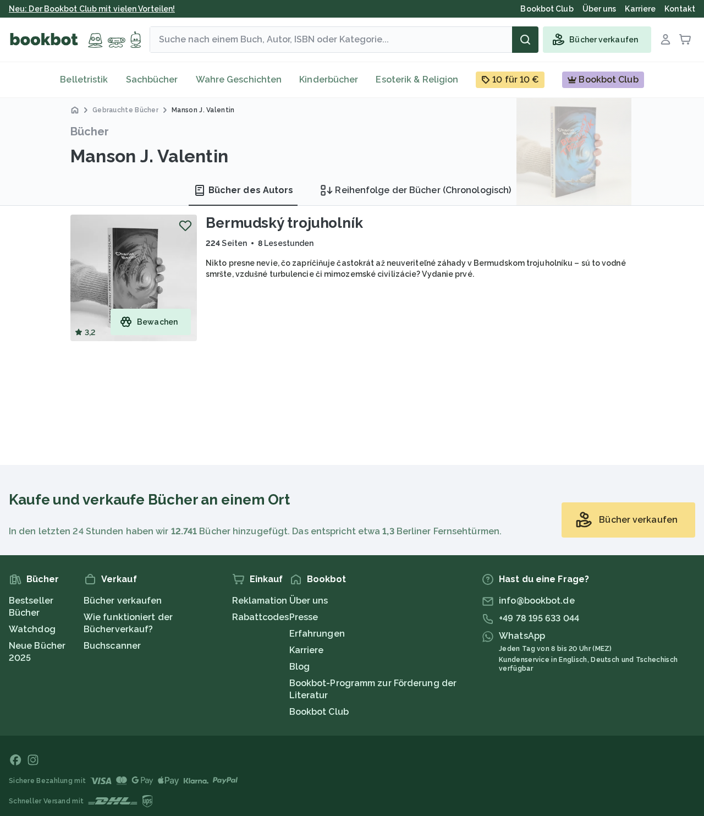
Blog (299, 666)
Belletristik (84, 79)
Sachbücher (152, 79)
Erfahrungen (317, 633)
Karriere (306, 650)
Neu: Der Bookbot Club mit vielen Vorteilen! (92, 8)
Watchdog (32, 629)
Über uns (308, 600)
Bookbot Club (319, 712)
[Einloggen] (665, 40)
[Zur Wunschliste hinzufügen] (185, 226)
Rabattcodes (260, 617)
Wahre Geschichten (239, 79)
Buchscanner (112, 645)
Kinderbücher (328, 79)
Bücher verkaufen (123, 600)
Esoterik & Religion (417, 79)
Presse (303, 617)
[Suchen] (525, 39)
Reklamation (260, 600)
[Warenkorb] (685, 40)
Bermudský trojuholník (284, 223)
